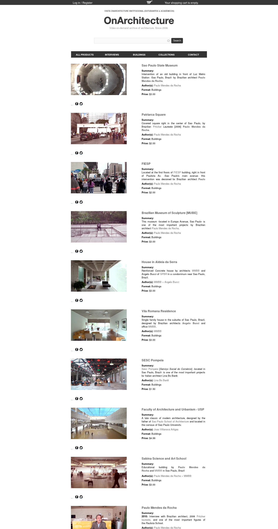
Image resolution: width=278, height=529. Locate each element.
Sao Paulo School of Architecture (170, 421)
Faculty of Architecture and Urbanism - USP (173, 409)
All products (85, 54)
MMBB (196, 270)
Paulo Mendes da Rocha (167, 85)
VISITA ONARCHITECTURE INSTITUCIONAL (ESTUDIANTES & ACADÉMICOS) (139, 11)
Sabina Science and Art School (164, 458)
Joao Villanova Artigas (166, 429)
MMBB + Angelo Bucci (166, 282)
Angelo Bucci (190, 323)
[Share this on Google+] (72, 103)
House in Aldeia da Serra (159, 262)
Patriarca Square (154, 114)
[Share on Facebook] (76, 103)
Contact (193, 54)
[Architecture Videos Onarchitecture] (139, 23)
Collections (166, 54)
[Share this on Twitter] (81, 103)
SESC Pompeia (153, 360)
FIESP (146, 163)
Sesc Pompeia (150, 369)
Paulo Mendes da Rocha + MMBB (172, 476)
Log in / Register (82, 3)
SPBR (163, 274)
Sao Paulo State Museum (160, 65)
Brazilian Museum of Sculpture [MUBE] (169, 213)
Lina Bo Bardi (161, 380)
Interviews (112, 54)
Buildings (139, 54)
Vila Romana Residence (159, 311)
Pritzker (157, 126)
